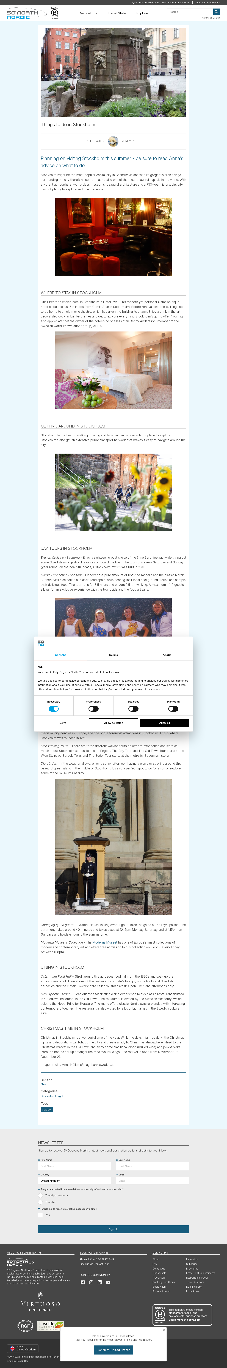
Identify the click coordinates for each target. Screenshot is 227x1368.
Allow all (164, 722)
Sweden (47, 1109)
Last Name (124, 1160)
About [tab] (167, 654)
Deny (62, 722)
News (44, 1084)
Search (216, 12)
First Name (46, 1160)
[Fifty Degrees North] (27, 13)
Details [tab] (113, 654)
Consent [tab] (60, 654)
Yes (47, 1215)
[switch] (93, 709)
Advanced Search (211, 18)
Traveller (50, 1202)
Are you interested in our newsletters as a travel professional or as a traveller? (82, 1189)
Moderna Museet (104, 942)
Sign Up (113, 1229)
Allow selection (113, 722)
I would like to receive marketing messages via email (68, 1209)
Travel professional (56, 1195)
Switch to (113, 1350)
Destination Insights (53, 1096)
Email (121, 1174)
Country (45, 1174)
